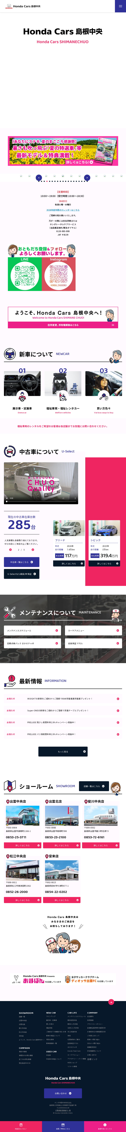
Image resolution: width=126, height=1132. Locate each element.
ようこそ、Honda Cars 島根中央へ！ (32, 1040)
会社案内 (90, 1016)
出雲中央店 (23, 1020)
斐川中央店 (23, 1028)
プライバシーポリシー (95, 1024)
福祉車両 (49, 1028)
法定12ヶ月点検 (73, 1028)
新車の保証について (53, 1036)
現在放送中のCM (24, 1063)
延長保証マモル (73, 1043)
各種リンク (92, 1059)
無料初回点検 (72, 1020)
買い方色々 (50, 1024)
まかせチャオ (72, 1047)
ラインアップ (50, 1016)
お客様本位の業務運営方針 (96, 1032)
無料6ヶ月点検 (73, 1024)
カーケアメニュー (74, 1055)
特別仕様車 (50, 1039)
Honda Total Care (74, 1051)
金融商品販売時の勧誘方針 (96, 1028)
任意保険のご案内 (74, 1039)
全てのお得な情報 (25, 1059)
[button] (39, 178)
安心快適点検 (72, 1032)
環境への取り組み (93, 1039)
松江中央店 (23, 1032)
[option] (46, 176)
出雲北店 (22, 1024)
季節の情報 (23, 1051)
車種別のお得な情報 (26, 1055)
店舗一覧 (22, 1016)
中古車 (48, 1055)
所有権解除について (94, 1051)
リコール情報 (72, 1066)
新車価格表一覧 (51, 1043)
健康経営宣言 (91, 1047)
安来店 (21, 1036)
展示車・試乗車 (51, 1020)
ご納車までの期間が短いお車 (56, 1032)
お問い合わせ (91, 1055)
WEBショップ (72, 1062)
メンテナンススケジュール (77, 1016)
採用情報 (90, 1020)
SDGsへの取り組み (93, 1043)
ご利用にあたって (93, 1036)
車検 (69, 1036)
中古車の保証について (54, 1059)
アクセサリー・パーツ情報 (77, 1059)
